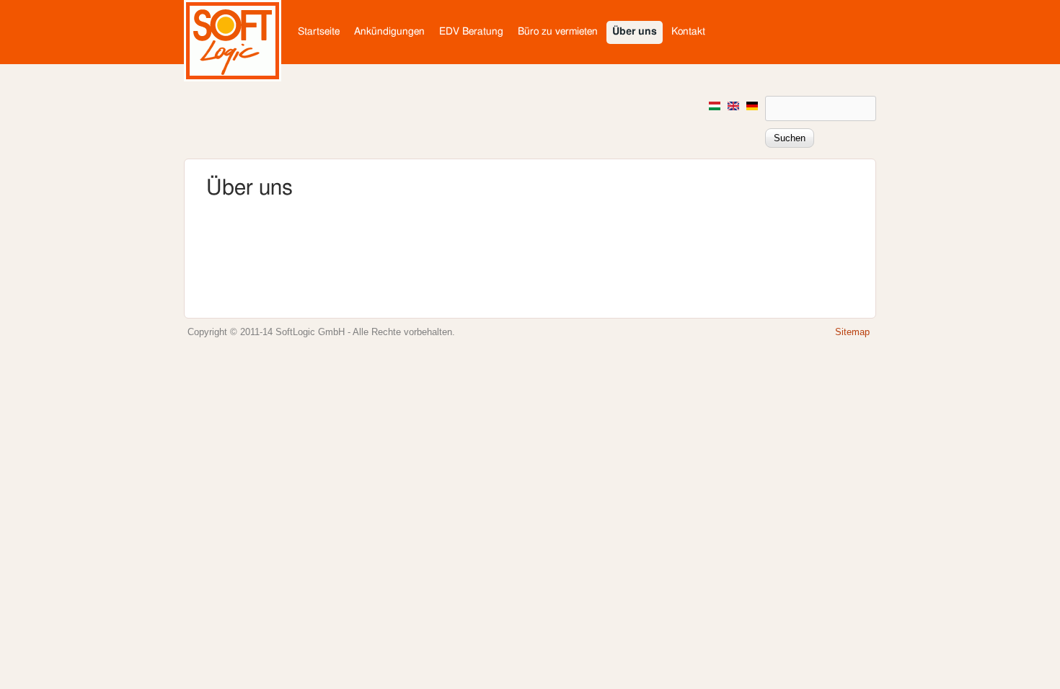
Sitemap (852, 332)
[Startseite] (232, 79)
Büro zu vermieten (558, 32)
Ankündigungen (389, 32)
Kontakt (688, 32)
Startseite (319, 32)
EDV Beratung (471, 32)
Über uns (634, 32)
